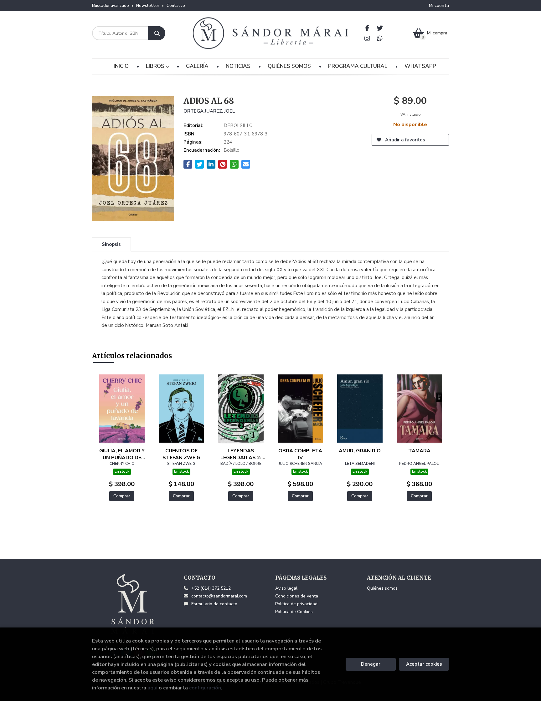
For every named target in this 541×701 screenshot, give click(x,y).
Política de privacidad (296, 604)
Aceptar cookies (424, 664)
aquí (152, 687)
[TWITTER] (380, 28)
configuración (205, 687)
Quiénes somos (382, 588)
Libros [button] (156, 66)
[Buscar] (156, 33)
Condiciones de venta (296, 596)
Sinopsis (111, 244)
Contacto (176, 5)
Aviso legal (286, 588)
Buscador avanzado (110, 5)
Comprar (121, 496)
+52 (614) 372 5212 (211, 588)
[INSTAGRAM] (367, 38)
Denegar (370, 664)
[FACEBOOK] (367, 28)
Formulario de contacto (214, 604)
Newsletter (147, 5)
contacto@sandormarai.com (219, 596)
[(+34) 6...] (380, 38)
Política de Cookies (294, 612)
